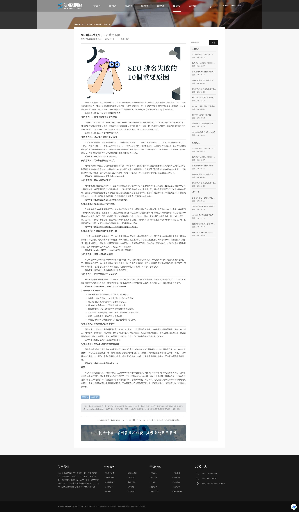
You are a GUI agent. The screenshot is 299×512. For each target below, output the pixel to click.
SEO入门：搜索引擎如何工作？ (107, 113)
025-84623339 (212, 473)
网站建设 (154, 473)
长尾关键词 (128, 298)
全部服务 (113, 6)
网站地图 (134, 506)
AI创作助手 (109, 487)
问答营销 (131, 492)
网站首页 (97, 6)
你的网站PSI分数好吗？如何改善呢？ (204, 89)
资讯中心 (177, 6)
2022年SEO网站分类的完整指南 (109, 420)
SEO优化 (98, 24)
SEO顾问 (86, 173)
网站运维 (154, 477)
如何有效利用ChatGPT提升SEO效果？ (204, 80)
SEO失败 (85, 397)
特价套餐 (145, 6)
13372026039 (211, 478)
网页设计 (176, 473)
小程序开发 (132, 482)
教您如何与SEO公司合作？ (105, 156)
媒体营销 (154, 487)
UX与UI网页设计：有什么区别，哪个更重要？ (113, 250)
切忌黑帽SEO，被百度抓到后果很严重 (110, 287)
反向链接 (169, 186)
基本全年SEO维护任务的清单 (202, 123)
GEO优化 (131, 477)
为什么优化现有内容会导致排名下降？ (204, 206)
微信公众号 (177, 492)
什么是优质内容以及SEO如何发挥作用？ (111, 200)
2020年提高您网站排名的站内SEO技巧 (204, 215)
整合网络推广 (110, 482)
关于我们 (193, 6)
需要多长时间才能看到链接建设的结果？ (111, 270)
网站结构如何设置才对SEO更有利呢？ (110, 176)
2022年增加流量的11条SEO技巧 (203, 132)
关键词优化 (94, 397)
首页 (83, 24)
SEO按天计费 (109, 473)
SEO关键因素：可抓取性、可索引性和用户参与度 (204, 54)
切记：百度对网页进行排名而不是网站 (204, 232)
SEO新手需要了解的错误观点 (106, 133)
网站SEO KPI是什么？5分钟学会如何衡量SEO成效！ (116, 227)
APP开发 (131, 487)
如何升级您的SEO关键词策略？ (107, 340)
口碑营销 (176, 487)
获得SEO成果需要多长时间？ (106, 363)
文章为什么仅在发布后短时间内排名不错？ (204, 224)
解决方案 (129, 6)
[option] (133, 433)
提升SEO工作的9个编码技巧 (202, 115)
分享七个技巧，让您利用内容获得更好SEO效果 (204, 198)
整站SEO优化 (132, 473)
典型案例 (161, 6)
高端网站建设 (110, 477)
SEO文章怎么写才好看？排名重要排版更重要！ (164, 420)
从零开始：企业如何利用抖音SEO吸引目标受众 (204, 72)
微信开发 (108, 492)
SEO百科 (176, 477)
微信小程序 (155, 492)
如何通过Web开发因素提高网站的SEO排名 (204, 63)
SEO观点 (176, 482)
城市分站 (142, 506)
